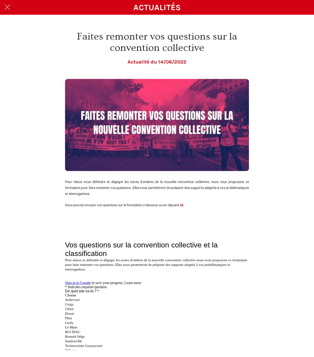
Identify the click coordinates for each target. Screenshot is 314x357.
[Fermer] (7, 7)
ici (181, 205)
